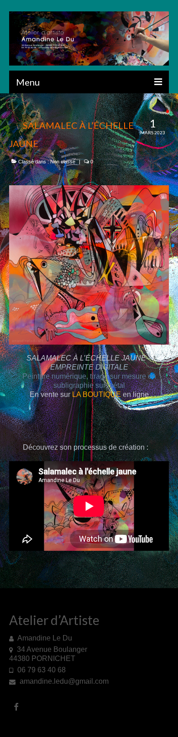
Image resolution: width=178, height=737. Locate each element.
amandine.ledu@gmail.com (63, 681)
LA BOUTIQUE (96, 394)
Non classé (62, 161)
